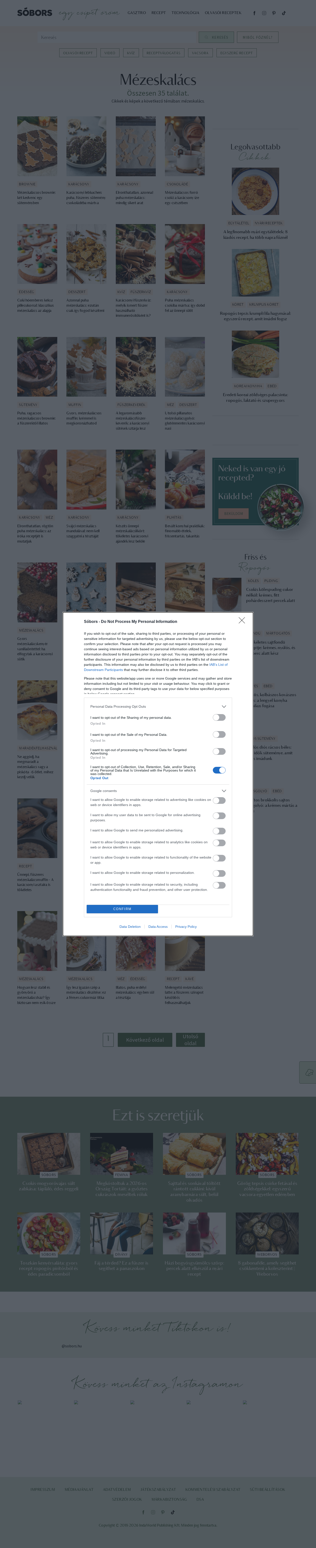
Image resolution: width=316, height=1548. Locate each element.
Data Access (158, 927)
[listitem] (158, 706)
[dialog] (158, 774)
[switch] (219, 717)
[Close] (243, 622)
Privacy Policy (186, 927)
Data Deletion (130, 927)
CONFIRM (122, 909)
